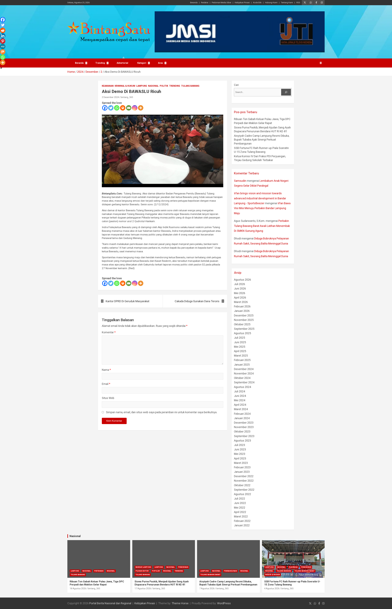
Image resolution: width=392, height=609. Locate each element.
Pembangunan (230, 571)
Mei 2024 (239, 400)
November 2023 (244, 427)
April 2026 (240, 297)
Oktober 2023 (242, 431)
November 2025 (244, 319)
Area (160, 63)
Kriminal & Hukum (125, 86)
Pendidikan (183, 567)
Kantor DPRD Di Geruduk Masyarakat (127, 301)
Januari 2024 (242, 418)
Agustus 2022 (242, 494)
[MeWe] (2, 46)
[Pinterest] (2, 41)
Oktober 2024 (242, 378)
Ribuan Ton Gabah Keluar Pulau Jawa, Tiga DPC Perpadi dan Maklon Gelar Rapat (97, 583)
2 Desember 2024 (110, 97)
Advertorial (122, 63)
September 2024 (244, 382)
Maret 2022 (241, 516)
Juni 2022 (240, 503)
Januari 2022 (242, 525)
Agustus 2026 (242, 279)
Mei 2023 (239, 453)
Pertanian (98, 571)
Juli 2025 (239, 337)
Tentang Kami (287, 2)
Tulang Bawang (190, 86)
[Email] (128, 108)
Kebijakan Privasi (242, 2)
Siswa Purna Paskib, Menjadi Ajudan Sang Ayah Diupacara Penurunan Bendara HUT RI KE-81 (162, 583)
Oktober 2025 (242, 324)
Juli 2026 (239, 284)
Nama (106, 369)
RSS (298, 2)
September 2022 (244, 489)
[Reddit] (2, 30)
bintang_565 (127, 97)
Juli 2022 (239, 498)
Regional (111, 571)
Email (106, 383)
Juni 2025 (240, 342)
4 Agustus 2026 (271, 588)
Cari (236, 84)
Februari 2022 (242, 521)
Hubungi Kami (271, 2)
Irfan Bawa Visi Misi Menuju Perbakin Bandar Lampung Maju (262, 208)
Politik (164, 86)
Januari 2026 (242, 310)
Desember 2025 (243, 315)
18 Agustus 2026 (78, 588)
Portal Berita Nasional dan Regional (110, 603)
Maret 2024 (241, 409)
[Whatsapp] (116, 108)
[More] (140, 108)
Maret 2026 (241, 302)
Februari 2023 (242, 467)
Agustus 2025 (242, 333)
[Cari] (286, 92)
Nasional (153, 86)
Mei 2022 (239, 507)
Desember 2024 (243, 369)
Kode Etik (257, 2)
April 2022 (240, 512)
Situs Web (108, 398)
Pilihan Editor (142, 571)
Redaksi (204, 2)
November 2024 (244, 373)
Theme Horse (180, 603)
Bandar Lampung (143, 567)
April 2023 (240, 458)
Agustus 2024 (242, 387)
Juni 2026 (240, 288)
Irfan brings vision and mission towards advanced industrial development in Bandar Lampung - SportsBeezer (260, 198)
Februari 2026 (242, 306)
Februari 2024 (242, 413)
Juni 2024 (240, 395)
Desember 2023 (243, 422)
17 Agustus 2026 (143, 588)
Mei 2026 (239, 293)
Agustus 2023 (242, 440)
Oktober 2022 (242, 485)
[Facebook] (104, 108)
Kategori (141, 63)
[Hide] (1, 68)
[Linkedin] (2, 35)
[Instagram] (134, 108)
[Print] (122, 108)
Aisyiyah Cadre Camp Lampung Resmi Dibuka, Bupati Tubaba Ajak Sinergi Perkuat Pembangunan (262, 139)
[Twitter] (110, 108)
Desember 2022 (243, 476)
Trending (100, 63)
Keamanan (108, 86)
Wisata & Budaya (272, 575)
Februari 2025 (242, 360)
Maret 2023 (241, 462)
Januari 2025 (242, 364)
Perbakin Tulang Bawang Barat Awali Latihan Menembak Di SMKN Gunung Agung (262, 225)
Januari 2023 (242, 471)
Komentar (109, 332)
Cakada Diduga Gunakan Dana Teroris (197, 301)
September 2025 (244, 328)
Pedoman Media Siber (221, 2)
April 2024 (240, 404)
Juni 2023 (240, 449)
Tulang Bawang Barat (210, 575)
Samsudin (240, 180)
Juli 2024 (239, 391)
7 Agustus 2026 (207, 588)
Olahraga (293, 567)
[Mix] (2, 52)
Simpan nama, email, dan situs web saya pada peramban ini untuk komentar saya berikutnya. (161, 412)
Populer (156, 571)
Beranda (194, 2)
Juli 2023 (239, 445)
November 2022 (244, 480)
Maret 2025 (241, 355)
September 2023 (244, 436)
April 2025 (240, 351)
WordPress (224, 603)
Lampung (141, 86)
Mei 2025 (239, 346)
